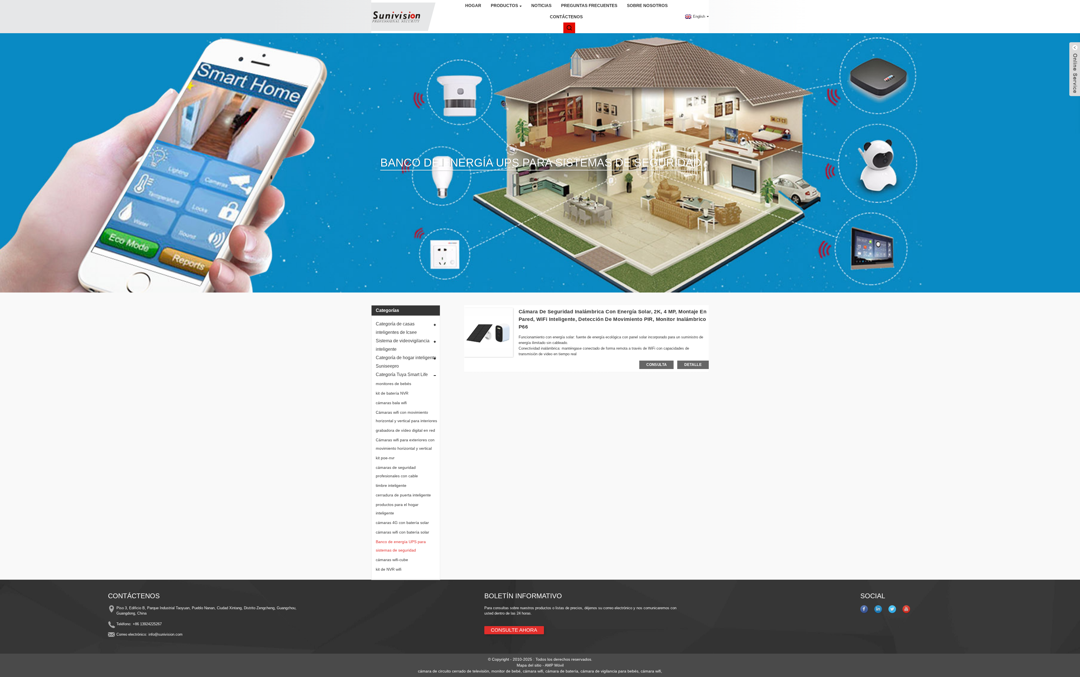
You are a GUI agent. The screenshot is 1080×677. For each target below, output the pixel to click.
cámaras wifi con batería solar (402, 532)
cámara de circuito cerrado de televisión (453, 671)
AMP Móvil (554, 665)
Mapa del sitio (529, 665)
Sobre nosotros (647, 5)
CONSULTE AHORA (514, 630)
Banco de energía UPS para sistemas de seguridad (401, 545)
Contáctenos (566, 16)
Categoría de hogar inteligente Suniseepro (406, 361)
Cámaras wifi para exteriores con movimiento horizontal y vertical (405, 444)
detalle (693, 365)
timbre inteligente (391, 485)
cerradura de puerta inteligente (403, 495)
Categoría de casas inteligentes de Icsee (396, 328)
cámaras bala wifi (391, 403)
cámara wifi (533, 671)
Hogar (473, 5)
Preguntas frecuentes (589, 5)
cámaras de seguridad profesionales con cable (397, 471)
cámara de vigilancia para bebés (609, 671)
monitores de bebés (393, 383)
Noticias (541, 5)
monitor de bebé (506, 671)
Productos (504, 5)
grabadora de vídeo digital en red (405, 430)
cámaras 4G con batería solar (402, 522)
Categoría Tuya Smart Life (402, 374)
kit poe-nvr (385, 458)
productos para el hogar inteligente (397, 508)
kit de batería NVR (392, 393)
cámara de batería (561, 671)
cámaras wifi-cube (392, 559)
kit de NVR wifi (388, 569)
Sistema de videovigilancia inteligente (402, 345)
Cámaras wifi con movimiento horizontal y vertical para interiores (406, 416)
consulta (656, 365)
